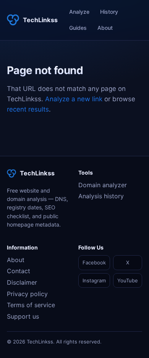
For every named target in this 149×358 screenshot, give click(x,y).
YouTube (127, 280)
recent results (28, 109)
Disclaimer (22, 282)
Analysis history (101, 196)
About (105, 27)
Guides (78, 27)
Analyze (79, 11)
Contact (18, 271)
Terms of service (31, 305)
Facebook (94, 262)
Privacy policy (27, 294)
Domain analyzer (102, 185)
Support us (23, 316)
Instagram (94, 280)
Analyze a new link (73, 99)
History (109, 11)
